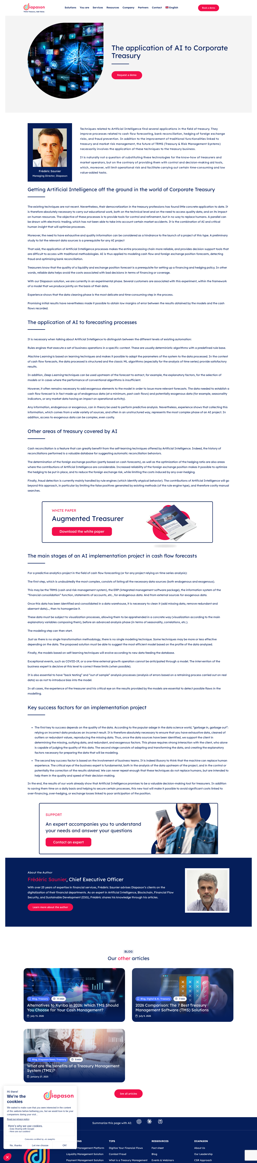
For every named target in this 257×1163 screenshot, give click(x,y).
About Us (199, 1148)
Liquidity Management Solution (84, 1154)
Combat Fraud (117, 1154)
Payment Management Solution (84, 1160)
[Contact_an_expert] (128, 804)
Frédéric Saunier (47, 879)
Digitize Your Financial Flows (126, 1148)
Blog (154, 1154)
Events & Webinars (163, 1160)
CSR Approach (203, 1160)
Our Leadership (203, 1154)
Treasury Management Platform (85, 1148)
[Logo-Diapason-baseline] (34, 4)
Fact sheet (158, 1148)
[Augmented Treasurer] (128, 498)
